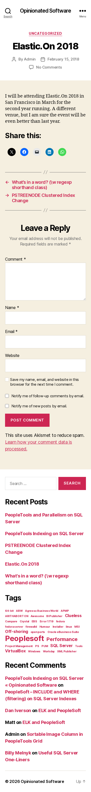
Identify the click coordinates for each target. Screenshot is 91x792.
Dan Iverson (18, 710)
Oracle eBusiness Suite (63, 632)
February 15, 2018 (63, 59)
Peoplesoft (24, 638)
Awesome (37, 616)
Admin (30, 59)
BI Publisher (54, 616)
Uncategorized (45, 33)
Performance (62, 639)
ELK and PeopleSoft (59, 710)
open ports (38, 632)
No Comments (49, 67)
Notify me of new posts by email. (39, 406)
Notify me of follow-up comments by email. (47, 395)
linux (69, 626)
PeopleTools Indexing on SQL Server (44, 533)
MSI (76, 626)
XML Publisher (67, 651)
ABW (19, 611)
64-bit (9, 611)
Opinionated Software (45, 10)
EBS (34, 621)
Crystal (24, 621)
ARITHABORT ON (16, 616)
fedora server (14, 626)
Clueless (73, 615)
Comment (15, 259)
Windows (34, 651)
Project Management (19, 646)
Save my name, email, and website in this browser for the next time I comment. (44, 382)
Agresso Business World (41, 611)
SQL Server (61, 645)
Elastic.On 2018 (22, 564)
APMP (65, 611)
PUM (44, 646)
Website (12, 355)
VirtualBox (15, 651)
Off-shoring (16, 631)
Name (12, 308)
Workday (49, 651)
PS (37, 646)
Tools (79, 646)
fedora (60, 621)
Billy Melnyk (18, 752)
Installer (58, 626)
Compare (11, 621)
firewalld (31, 626)
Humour (44, 626)
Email (11, 331)
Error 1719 (47, 621)
